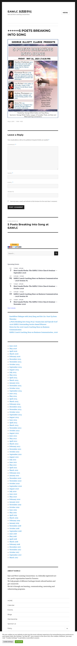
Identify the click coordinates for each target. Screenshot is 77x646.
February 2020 (14, 499)
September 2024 (15, 391)
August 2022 (14, 433)
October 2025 (14, 364)
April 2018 (13, 539)
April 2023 (13, 423)
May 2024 (13, 396)
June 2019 (13, 510)
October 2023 (14, 412)
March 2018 (13, 542)
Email (10, 182)
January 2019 (14, 523)
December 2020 (15, 478)
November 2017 (15, 550)
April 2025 (13, 378)
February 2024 (14, 404)
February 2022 (14, 446)
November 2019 (15, 505)
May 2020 (13, 497)
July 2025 (12, 372)
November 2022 (15, 428)
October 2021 (14, 452)
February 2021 (14, 473)
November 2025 (15, 362)
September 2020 (15, 486)
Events (10, 610)
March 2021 (13, 470)
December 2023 (15, 407)
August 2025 (14, 370)
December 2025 (15, 359)
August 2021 (14, 457)
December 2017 (15, 547)
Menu (65, 13)
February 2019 (14, 520)
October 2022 (14, 431)
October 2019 (14, 507)
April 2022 (13, 441)
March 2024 (13, 401)
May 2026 (13, 349)
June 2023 (13, 420)
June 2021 (13, 462)
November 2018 (15, 526)
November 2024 (15, 386)
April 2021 (13, 468)
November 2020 (15, 481)
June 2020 (13, 494)
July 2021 (12, 460)
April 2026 (13, 351)
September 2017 (15, 555)
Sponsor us (12, 624)
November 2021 (15, 449)
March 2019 (13, 518)
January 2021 (14, 475)
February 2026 (14, 356)
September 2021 (15, 454)
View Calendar (12, 308)
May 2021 (13, 465)
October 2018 (14, 528)
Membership (12, 619)
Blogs (10, 614)
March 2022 (13, 444)
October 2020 (14, 483)
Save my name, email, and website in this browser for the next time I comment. (33, 201)
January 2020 (14, 502)
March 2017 (13, 558)
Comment (12, 144)
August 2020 (14, 489)
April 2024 (13, 399)
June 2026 (13, 346)
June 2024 (13, 393)
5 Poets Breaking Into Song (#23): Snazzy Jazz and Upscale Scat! (33, 322)
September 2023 (15, 415)
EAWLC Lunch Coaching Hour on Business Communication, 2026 (33, 332)
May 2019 (13, 513)
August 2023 (14, 417)
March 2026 (13, 354)
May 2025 (13, 375)
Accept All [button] (19, 642)
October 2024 (14, 388)
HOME (10, 600)
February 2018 (14, 544)
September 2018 (15, 531)
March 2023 (13, 425)
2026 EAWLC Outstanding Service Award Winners (27, 324)
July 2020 (12, 491)
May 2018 (13, 536)
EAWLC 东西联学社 (20, 11)
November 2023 (15, 409)
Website (11, 191)
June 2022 (13, 436)
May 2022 (13, 438)
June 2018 (13, 534)
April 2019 (13, 515)
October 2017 (14, 552)
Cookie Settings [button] (8, 642)
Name (10, 173)
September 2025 (15, 367)
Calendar (11, 605)
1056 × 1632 (19, 121)
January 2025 (14, 383)
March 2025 (13, 380)
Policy (10, 628)
